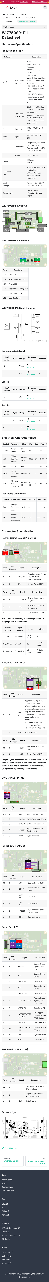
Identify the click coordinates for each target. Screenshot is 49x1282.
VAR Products (8, 1191)
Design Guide (7, 1187)
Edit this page (11, 1148)
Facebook (6, 1252)
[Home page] (4, 14)
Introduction (7, 1180)
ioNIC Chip (24, 2)
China (4, 1211)
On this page (8, 27)
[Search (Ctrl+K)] (45, 7)
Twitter (5, 1259)
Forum (4, 1232)
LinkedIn (5, 1256)
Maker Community (10, 1235)
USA (4, 1204)
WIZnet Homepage (10, 1228)
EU (3, 1207)
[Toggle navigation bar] (3, 7)
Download (31, 367)
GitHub (5, 1239)
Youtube (5, 1263)
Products (6, 1183)
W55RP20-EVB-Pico (39, 2)
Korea (4, 1215)
